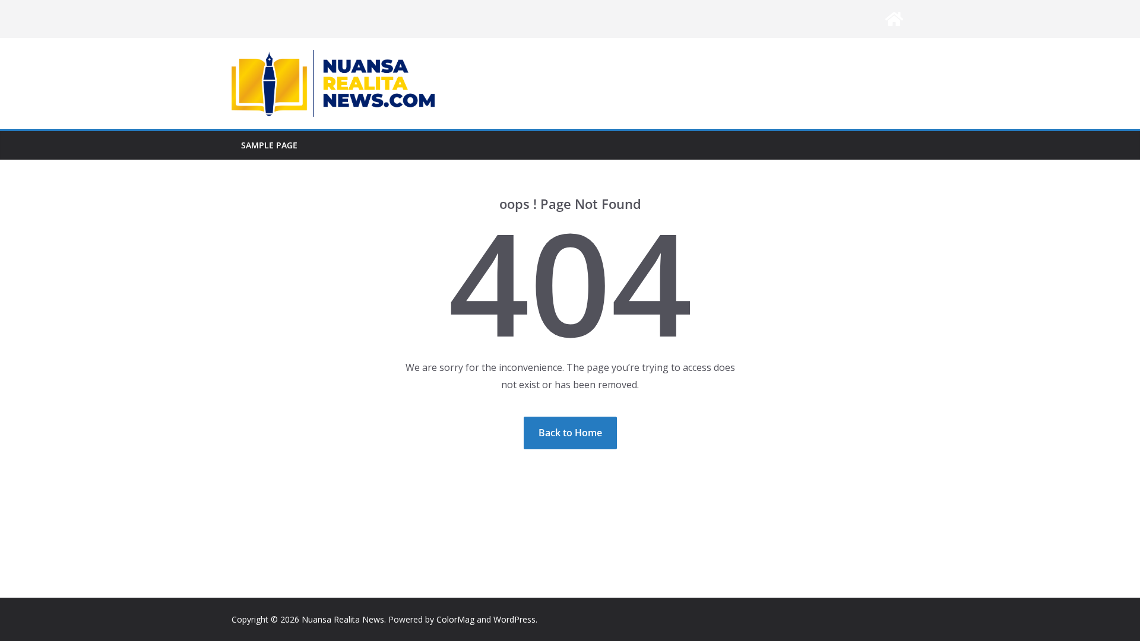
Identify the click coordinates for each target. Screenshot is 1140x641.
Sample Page (269, 145)
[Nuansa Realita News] (894, 18)
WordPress (514, 619)
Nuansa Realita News (343, 619)
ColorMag (455, 619)
